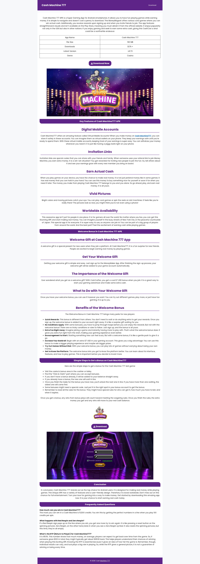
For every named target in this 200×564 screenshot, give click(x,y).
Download (152, 5)
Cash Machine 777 (54, 5)
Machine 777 (105, 561)
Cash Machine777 (143, 136)
